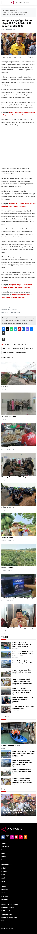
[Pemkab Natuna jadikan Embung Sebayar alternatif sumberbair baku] (6, 664)
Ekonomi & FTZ (6, 865)
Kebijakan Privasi (7, 907)
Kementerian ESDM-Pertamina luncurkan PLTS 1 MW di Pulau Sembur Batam (23, 654)
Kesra (13, 10)
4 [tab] (21, 818)
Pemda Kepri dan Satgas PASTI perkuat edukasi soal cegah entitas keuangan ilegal (18, 597)
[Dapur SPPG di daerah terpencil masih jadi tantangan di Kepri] (18, 404)
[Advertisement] (18, 146)
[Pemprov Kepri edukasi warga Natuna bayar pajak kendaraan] (18, 494)
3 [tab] (18, 818)
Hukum (4, 871)
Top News (5, 717)
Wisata (3, 886)
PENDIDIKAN (6, 348)
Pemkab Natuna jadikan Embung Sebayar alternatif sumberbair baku (22, 663)
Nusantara (5, 860)
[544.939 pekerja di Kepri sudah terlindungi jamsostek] (18, 434)
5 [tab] (24, 818)
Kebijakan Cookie (7, 911)
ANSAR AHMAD (21, 352)
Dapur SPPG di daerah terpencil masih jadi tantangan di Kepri (17, 415)
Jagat (3, 881)
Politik (3, 868)
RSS (2, 921)
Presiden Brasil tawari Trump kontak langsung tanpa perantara (22, 699)
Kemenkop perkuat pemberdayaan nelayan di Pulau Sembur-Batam (21, 645)
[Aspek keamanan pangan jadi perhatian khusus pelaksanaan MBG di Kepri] (18, 464)
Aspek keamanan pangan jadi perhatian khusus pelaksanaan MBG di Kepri (16, 476)
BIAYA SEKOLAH (18, 348)
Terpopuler (5, 850)
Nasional (4, 896)
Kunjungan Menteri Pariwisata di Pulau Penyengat (18, 811)
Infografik (4, 899)
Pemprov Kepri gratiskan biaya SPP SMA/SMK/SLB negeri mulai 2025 (15, 13)
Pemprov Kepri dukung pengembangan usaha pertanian (16, 566)
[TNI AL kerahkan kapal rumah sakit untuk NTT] (6, 709)
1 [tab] (13, 818)
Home (6, 10)
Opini (3, 893)
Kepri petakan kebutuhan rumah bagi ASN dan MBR (17, 385)
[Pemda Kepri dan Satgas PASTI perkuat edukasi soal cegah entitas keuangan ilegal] (18, 585)
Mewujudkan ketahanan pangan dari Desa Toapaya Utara (17, 536)
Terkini (3, 843)
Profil (3, 878)
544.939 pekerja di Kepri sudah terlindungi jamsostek (17, 446)
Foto (3, 789)
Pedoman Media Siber (9, 917)
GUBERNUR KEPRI (8, 352)
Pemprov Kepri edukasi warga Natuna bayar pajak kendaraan (18, 506)
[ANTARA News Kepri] (20, 2)
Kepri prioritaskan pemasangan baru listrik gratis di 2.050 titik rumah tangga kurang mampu (18, 628)
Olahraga (4, 889)
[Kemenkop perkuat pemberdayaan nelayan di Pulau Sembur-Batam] (6, 645)
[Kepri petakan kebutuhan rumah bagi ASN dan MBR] (18, 373)
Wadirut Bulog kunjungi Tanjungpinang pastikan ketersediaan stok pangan (22, 681)
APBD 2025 (29, 348)
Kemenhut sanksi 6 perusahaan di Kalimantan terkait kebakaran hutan (21, 690)
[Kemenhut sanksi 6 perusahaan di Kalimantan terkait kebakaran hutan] (6, 691)
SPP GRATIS (22, 344)
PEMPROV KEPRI (10, 344)
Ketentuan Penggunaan (10, 904)
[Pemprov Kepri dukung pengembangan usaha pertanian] (18, 555)
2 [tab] (16, 818)
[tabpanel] (18, 805)
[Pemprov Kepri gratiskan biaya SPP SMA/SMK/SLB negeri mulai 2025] (18, 733)
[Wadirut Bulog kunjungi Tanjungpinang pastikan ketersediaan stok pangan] (6, 682)
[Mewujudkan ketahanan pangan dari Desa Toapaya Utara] (18, 525)
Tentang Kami (6, 914)
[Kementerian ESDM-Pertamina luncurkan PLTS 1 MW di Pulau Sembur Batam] (6, 655)
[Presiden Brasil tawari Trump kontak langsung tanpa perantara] (6, 700)
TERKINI (4, 637)
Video (3, 856)
